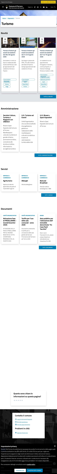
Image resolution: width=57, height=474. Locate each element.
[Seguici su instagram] (37, 7)
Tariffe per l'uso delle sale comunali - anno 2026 (28, 221)
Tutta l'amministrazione (45, 155)
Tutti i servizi (49, 195)
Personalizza (20, 470)
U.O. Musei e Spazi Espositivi (46, 116)
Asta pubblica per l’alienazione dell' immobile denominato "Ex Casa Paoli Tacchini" (46, 223)
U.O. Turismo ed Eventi (28, 116)
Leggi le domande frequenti (24, 419)
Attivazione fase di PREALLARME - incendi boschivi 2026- (9, 221)
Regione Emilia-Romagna (6, 2)
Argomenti (11, 18)
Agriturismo (7, 180)
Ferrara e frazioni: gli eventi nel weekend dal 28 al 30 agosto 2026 (9, 54)
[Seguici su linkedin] (46, 7)
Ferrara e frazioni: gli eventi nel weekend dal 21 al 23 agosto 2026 (28, 54)
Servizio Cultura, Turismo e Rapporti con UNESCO (9, 118)
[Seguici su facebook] (34, 7)
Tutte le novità (48, 96)
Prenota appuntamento (23, 425)
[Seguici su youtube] (43, 7)
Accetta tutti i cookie (34, 470)
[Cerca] (55, 7)
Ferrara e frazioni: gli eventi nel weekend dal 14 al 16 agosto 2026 (46, 54)
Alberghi (25, 180)
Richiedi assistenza (22, 422)
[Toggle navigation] (3, 7)
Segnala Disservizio (22, 433)
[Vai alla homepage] (7, 7)
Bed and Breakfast (43, 181)
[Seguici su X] (40, 7)
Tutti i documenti (47, 247)
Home (4, 18)
